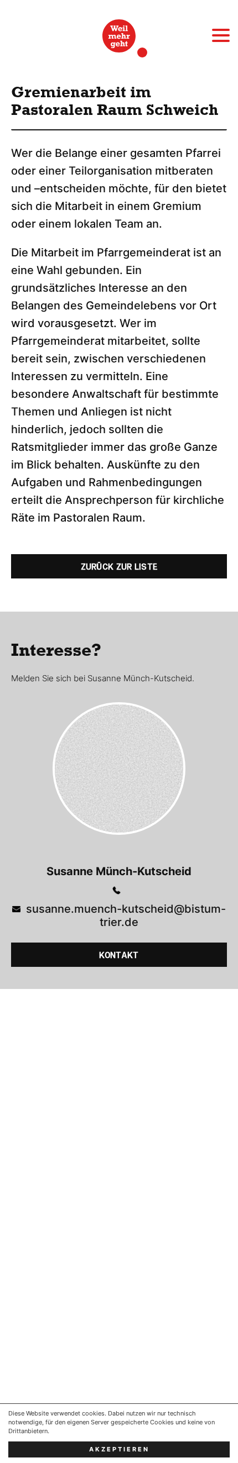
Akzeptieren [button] (119, 1449)
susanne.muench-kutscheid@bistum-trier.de (126, 915)
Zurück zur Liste (119, 567)
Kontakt (118, 955)
